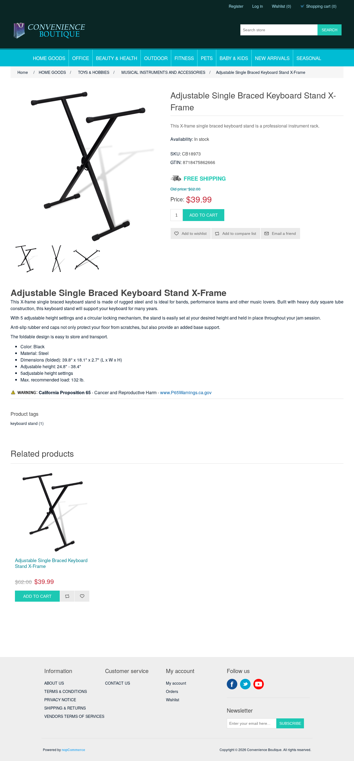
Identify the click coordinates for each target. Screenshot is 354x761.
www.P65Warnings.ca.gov (186, 392)
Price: (177, 199)
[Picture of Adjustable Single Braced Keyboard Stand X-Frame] (26, 258)
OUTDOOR (156, 57)
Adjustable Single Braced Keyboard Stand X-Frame (51, 563)
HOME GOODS (49, 57)
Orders (172, 691)
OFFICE (80, 57)
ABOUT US (54, 683)
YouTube (258, 684)
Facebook (232, 684)
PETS (207, 57)
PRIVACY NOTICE (60, 699)
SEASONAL (308, 57)
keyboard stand (24, 423)
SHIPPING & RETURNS (65, 708)
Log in (257, 6)
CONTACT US (117, 683)
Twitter (245, 684)
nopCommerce (73, 749)
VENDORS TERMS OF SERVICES (74, 716)
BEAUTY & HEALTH (116, 57)
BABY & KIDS (234, 57)
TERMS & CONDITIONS (65, 691)
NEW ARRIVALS (272, 57)
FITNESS (184, 57)
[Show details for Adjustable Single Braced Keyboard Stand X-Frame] (52, 512)
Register (236, 6)
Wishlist (172, 699)
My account (176, 683)
